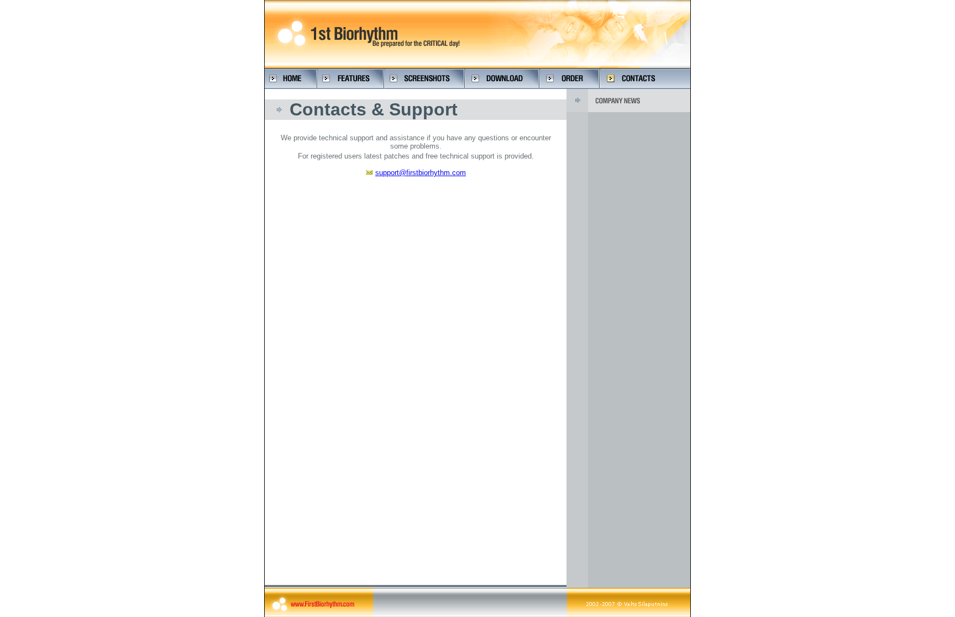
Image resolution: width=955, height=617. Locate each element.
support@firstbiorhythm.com (420, 172)
